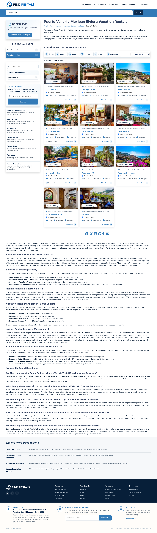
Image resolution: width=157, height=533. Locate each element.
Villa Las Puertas (53, 173)
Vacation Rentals (88, 4)
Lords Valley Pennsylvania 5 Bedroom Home (43, 455)
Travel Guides (114, 4)
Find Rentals (48, 26)
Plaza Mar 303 (88, 173)
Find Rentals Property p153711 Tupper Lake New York (46, 463)
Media (82, 495)
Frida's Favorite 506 (54, 214)
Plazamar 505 (87, 214)
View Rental (69, 100)
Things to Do (59, 495)
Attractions (102, 4)
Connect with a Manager (20, 35)
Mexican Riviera (70, 26)
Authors (82, 498)
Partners (107, 498)
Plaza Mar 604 (124, 90)
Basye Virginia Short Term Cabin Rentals (86, 469)
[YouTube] (7, 493)
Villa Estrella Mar (53, 131)
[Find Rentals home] (20, 4)
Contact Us (130, 518)
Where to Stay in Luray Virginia (39, 469)
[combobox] (69, 12)
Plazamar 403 (52, 90)
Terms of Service (135, 492)
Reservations (133, 489)
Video (82, 492)
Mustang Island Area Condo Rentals (95, 449)
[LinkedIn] (12, 493)
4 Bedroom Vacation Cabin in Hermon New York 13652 (82, 463)
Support (132, 495)
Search (23, 102)
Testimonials (109, 492)
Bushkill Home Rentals (106, 455)
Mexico (58, 26)
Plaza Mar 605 (88, 131)
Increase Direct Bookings (113, 489)
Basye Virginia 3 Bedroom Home (61, 469)
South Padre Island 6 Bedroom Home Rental (68, 449)
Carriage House (88, 90)
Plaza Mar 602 (124, 131)
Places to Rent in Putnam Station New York (115, 463)
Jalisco (81, 26)
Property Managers (61, 492)
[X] (17, 493)
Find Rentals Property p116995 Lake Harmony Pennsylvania (78, 455)
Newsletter (58, 498)
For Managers (143, 4)
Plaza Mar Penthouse (126, 173)
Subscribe (105, 518)
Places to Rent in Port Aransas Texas (41, 449)
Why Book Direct (128, 4)
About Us (83, 489)
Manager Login (110, 495)
